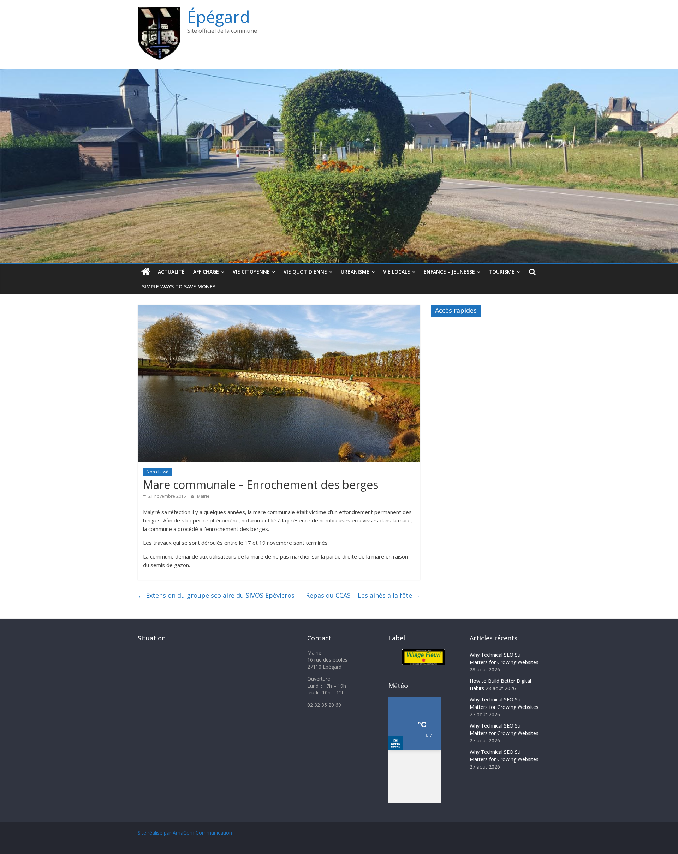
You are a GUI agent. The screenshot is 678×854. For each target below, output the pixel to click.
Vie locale (396, 271)
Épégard (218, 17)
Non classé (157, 472)
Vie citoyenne (251, 271)
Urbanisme (355, 271)
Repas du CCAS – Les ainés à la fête (363, 595)
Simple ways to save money (178, 286)
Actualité (171, 271)
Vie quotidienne (305, 271)
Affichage (206, 271)
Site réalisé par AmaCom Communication (185, 832)
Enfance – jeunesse (449, 271)
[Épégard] (339, 73)
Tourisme (502, 271)
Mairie (203, 496)
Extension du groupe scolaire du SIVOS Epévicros (216, 595)
